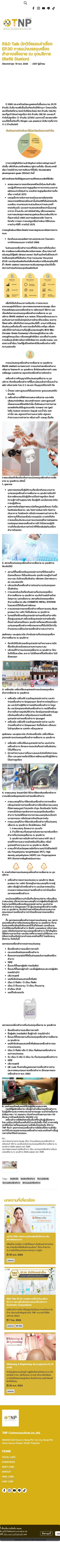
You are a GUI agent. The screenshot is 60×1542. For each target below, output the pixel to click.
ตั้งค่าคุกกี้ (46, 1533)
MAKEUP (6, 1471)
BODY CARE (8, 1466)
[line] (48, 8)
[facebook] (33, 8)
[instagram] (38, 8)
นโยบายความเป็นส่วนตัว (13, 1534)
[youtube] (43, 8)
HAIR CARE (7, 1481)
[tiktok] (53, 8)
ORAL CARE (8, 1476)
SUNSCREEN (8, 1461)
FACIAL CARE (8, 1457)
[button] (40, 3)
